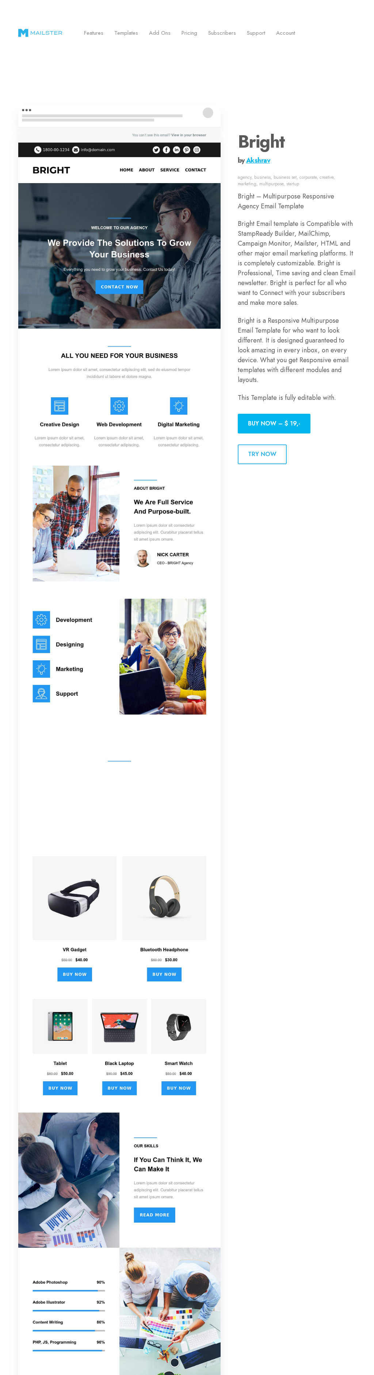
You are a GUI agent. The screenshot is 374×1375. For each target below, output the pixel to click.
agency (244, 177)
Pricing (189, 33)
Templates (126, 33)
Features (93, 33)
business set (285, 177)
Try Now (262, 454)
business (262, 177)
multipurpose (271, 184)
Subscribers (222, 33)
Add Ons (160, 33)
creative (326, 177)
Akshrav (258, 160)
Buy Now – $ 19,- (274, 423)
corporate (308, 177)
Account (285, 33)
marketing (247, 184)
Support (256, 33)
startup (292, 184)
